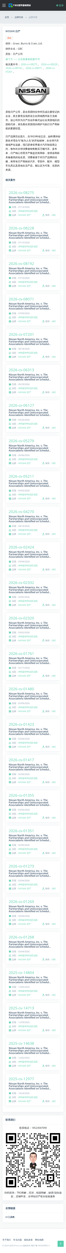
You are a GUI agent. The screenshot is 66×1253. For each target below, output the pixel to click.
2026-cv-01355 (21, 795)
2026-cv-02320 (21, 618)
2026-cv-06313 (21, 369)
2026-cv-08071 (34, 68)
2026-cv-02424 (21, 547)
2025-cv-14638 (21, 1043)
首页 (7, 17)
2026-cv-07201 (21, 334)
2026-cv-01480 (21, 688)
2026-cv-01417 (21, 759)
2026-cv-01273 (21, 866)
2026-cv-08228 (49, 64)
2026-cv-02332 (21, 582)
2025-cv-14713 (21, 1007)
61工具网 (10, 1217)
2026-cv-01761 (21, 653)
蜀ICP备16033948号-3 (40, 1245)
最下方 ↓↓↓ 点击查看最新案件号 (23, 59)
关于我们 (6, 1239)
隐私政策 (28, 1239)
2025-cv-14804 (21, 972)
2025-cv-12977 (21, 1078)
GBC (54, 214)
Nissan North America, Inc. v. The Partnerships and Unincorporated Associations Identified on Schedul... (30, 200)
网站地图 (39, 1239)
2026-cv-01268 (21, 937)
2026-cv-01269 (21, 901)
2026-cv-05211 (21, 476)
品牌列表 (19, 17)
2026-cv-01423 (21, 724)
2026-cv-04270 (21, 511)
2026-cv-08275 (29, 64)
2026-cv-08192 (14, 68)
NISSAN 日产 (24, 214)
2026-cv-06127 (21, 405)
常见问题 (17, 1239)
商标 (9, 38)
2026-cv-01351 (21, 830)
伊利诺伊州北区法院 (28, 210)
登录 (61, 5)
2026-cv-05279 (21, 440)
